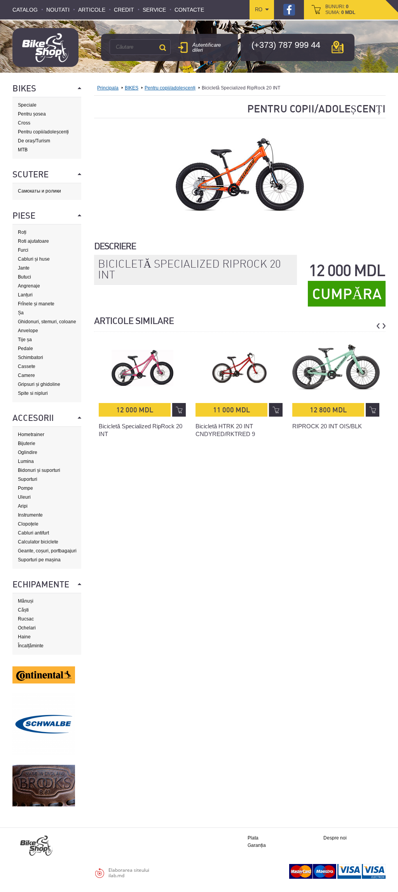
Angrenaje (29, 286)
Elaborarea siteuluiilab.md (128, 873)
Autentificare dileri (206, 47)
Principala (108, 88)
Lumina (26, 461)
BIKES (131, 88)
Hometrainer (31, 434)
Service (154, 10)
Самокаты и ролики (39, 191)
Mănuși (25, 601)
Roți (22, 232)
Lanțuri (25, 295)
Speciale (27, 105)
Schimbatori (30, 357)
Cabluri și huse (34, 259)
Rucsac (26, 619)
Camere (26, 375)
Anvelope (28, 330)
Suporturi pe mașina (39, 560)
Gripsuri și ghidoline (39, 384)
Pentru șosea (32, 114)
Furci (23, 250)
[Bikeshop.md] (45, 47)
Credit (124, 10)
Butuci (24, 277)
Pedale (25, 348)
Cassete (26, 366)
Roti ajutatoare (33, 241)
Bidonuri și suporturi (39, 470)
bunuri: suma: (340, 9)
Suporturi (27, 479)
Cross (24, 123)
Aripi (23, 506)
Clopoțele (28, 524)
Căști (23, 610)
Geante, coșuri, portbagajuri (47, 551)
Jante (24, 268)
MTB (23, 149)
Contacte (189, 10)
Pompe (25, 488)
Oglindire (27, 452)
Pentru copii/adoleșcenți (43, 132)
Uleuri (24, 497)
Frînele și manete (36, 304)
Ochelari (27, 628)
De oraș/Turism (34, 141)
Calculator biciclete (38, 542)
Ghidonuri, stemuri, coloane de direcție (47, 322)
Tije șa (25, 339)
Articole (91, 10)
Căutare (162, 47)
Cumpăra (347, 294)
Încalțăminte (31, 645)
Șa (21, 312)
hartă (338, 47)
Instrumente (30, 515)
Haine (24, 637)
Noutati (58, 10)
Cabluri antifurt (33, 533)
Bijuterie (26, 443)
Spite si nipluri (33, 393)
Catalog (25, 10)
